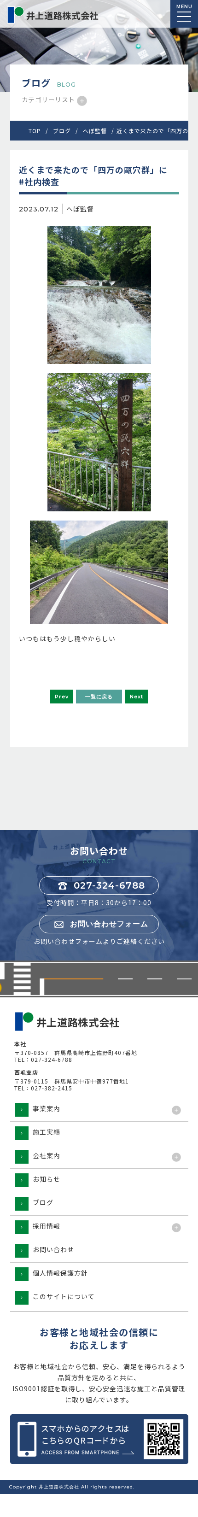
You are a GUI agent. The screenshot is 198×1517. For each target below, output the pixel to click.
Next (136, 696)
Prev (62, 696)
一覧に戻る (99, 696)
